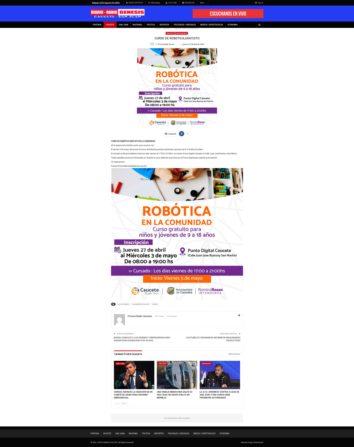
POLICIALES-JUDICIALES (185, 25)
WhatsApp (155, 3)
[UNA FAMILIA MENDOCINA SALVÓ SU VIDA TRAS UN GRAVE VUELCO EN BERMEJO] (177, 375)
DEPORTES (164, 25)
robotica (155, 304)
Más (202, 3)
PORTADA (97, 25)
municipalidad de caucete (140, 304)
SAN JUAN (123, 25)
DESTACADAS (181, 33)
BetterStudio (258, 442)
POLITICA (151, 25)
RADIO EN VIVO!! (136, 3)
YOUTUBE (172, 3)
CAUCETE (110, 25)
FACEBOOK (190, 3)
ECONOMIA (233, 25)
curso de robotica (123, 304)
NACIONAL (137, 25)
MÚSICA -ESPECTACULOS (211, 25)
